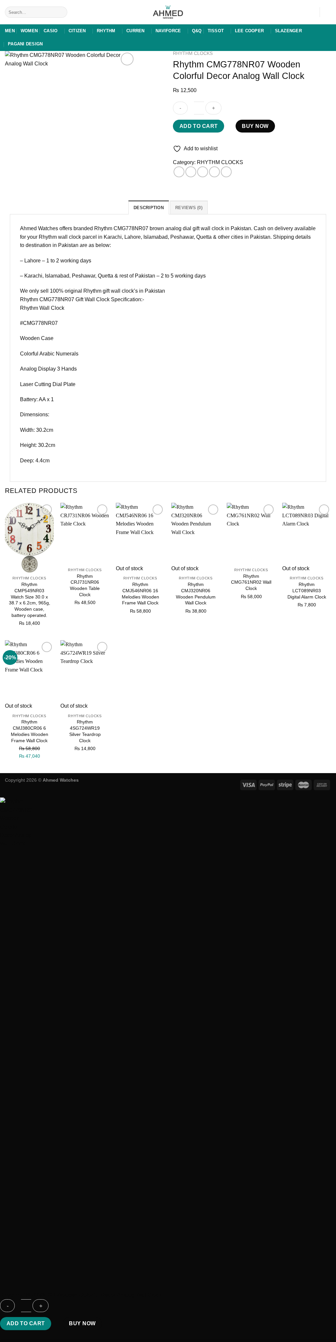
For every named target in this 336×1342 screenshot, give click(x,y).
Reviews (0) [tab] (188, 207)
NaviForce (168, 30)
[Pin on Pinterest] (214, 171)
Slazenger (288, 30)
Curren (135, 30)
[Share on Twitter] (190, 171)
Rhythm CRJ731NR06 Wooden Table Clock (85, 585)
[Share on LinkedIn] (226, 171)
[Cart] (328, 12)
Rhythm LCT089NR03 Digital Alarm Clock (306, 590)
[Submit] (61, 12)
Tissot (216, 30)
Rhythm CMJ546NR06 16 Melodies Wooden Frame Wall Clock (140, 593)
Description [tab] (149, 207)
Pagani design (25, 43)
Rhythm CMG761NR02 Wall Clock (251, 582)
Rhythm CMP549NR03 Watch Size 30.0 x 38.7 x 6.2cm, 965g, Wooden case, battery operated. (29, 600)
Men (10, 30)
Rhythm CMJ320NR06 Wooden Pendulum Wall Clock (196, 593)
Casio (50, 30)
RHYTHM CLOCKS (193, 53)
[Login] (311, 12)
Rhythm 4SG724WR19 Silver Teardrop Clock (85, 731)
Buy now (255, 126)
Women (29, 30)
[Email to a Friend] (202, 171)
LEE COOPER (249, 30)
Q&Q (197, 30)
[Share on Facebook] (179, 171)
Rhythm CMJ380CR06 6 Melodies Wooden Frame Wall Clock (29, 731)
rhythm (106, 30)
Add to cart (198, 126)
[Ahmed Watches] (168, 12)
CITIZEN (77, 30)
